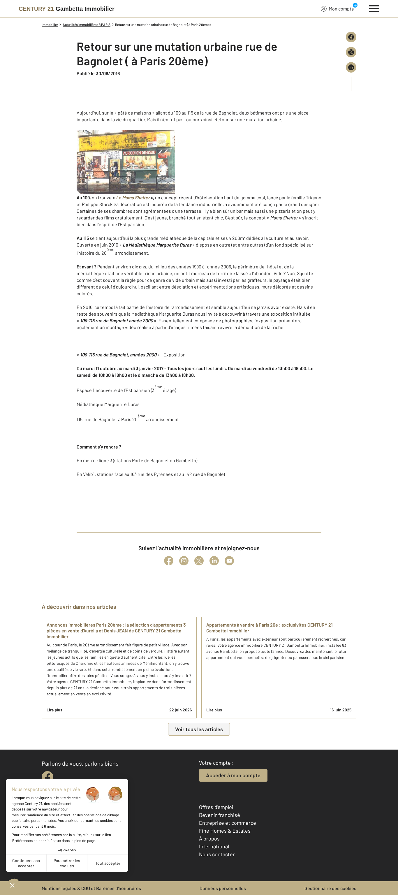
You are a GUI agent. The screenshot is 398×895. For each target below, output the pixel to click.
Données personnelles (223, 888)
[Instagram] (184, 560)
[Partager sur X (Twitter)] (351, 52)
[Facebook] (168, 560)
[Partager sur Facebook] (351, 37)
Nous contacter (217, 854)
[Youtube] (229, 560)
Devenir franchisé (219, 815)
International (214, 846)
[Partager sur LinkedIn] (351, 67)
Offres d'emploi (216, 807)
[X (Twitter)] (199, 560)
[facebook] (47, 777)
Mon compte (341, 8)
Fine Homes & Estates (225, 830)
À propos (209, 838)
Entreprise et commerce (227, 823)
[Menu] (374, 7)
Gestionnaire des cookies (330, 888)
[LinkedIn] (214, 560)
